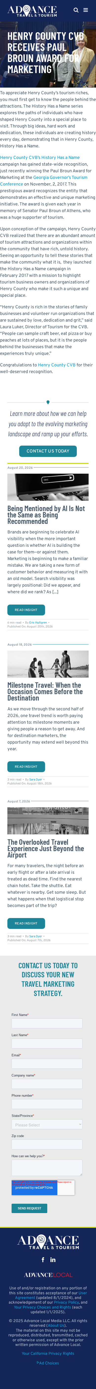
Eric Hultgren (38, 623)
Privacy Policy (66, 1302)
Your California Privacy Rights (48, 1353)
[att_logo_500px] (48, 1236)
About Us (56, 1325)
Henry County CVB (57, 365)
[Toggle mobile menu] (86, 10)
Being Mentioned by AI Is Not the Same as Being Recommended (46, 514)
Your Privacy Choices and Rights (42, 1307)
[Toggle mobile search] (76, 10)
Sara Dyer (35, 780)
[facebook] (43, 1259)
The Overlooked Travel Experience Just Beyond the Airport (45, 848)
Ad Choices (49, 1363)
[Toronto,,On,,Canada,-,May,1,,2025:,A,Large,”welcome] (48, 809)
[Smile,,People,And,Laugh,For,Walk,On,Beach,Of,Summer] (48, 652)
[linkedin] (52, 1259)
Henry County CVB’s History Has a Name (40, 158)
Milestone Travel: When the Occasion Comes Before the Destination (45, 691)
